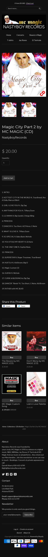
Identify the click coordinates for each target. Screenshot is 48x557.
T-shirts (10, 40)
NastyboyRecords (14, 137)
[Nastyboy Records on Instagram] (11, 474)
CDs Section (20, 427)
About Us (26, 533)
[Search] (39, 8)
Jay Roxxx (23, 40)
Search (19, 533)
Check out (30, 3)
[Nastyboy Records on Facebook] (7, 474)
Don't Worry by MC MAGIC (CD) (36, 362)
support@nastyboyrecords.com (20, 496)
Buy (11, 357)
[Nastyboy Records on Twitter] (3, 474)
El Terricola (36, 40)
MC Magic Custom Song (11, 405)
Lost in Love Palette (36, 404)
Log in (16, 529)
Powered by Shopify (36, 536)
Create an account (26, 529)
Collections (11, 427)
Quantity (5, 158)
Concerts (20, 35)
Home (8, 35)
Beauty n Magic (36, 35)
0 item (20, 3)
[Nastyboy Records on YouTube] (15, 474)
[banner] (24, 22)
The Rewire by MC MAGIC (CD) (11, 362)
